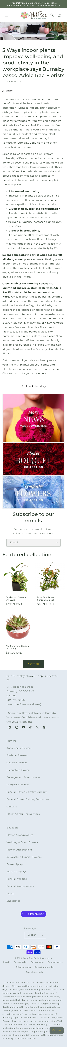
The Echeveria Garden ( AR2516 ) (17, 647)
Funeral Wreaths (17, 878)
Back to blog (36, 386)
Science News (11, 153)
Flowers (11, 740)
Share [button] (9, 90)
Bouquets (12, 827)
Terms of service (56, 962)
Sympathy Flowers (18, 784)
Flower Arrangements (20, 834)
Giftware (12, 806)
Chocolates (13, 900)
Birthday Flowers (17, 755)
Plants (10, 893)
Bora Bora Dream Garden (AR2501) (46, 598)
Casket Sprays (15, 864)
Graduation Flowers (19, 770)
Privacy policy (37, 962)
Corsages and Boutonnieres (23, 777)
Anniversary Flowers (19, 748)
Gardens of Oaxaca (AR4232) (16, 598)
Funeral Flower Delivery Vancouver (28, 799)
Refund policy (21, 962)
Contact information (44, 967)
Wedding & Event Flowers (22, 842)
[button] (6, 15)
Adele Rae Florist (31, 958)
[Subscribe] (56, 542)
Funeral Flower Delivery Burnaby (27, 791)
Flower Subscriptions (20, 849)
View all (33, 663)
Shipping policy (23, 967)
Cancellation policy (35, 972)
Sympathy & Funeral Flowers (24, 857)
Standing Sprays (17, 871)
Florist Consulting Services (23, 813)
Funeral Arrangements (20, 886)
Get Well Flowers (17, 762)
